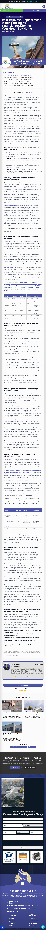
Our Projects (34, 923)
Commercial (12, 920)
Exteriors (11, 922)
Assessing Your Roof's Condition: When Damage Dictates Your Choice (18, 77)
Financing (11, 925)
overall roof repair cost (22, 398)
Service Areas (34, 922)
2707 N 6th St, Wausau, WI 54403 (22, 909)
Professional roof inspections (11, 205)
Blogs (3, 16)
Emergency (12, 923)
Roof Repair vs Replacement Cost (14, 16)
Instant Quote (6, 10)
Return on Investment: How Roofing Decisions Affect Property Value (18, 85)
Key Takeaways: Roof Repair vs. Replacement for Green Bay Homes (18, 75)
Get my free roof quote (32, 1)
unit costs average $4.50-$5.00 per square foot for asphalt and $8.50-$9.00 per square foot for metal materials (22, 287)
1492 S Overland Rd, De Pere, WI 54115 (24, 906)
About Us (33, 918)
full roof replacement (10, 267)
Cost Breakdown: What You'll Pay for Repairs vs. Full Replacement (18, 79)
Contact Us (14, 767)
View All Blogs (32, 746)
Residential (11, 918)
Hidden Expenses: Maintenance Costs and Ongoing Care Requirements (19, 83)
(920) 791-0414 (34, 10)
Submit (23, 848)
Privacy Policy (30, 929)
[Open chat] (43, 927)
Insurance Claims (35, 920)
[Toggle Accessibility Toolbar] (2, 927)
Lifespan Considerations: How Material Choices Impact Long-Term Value (19, 81)
